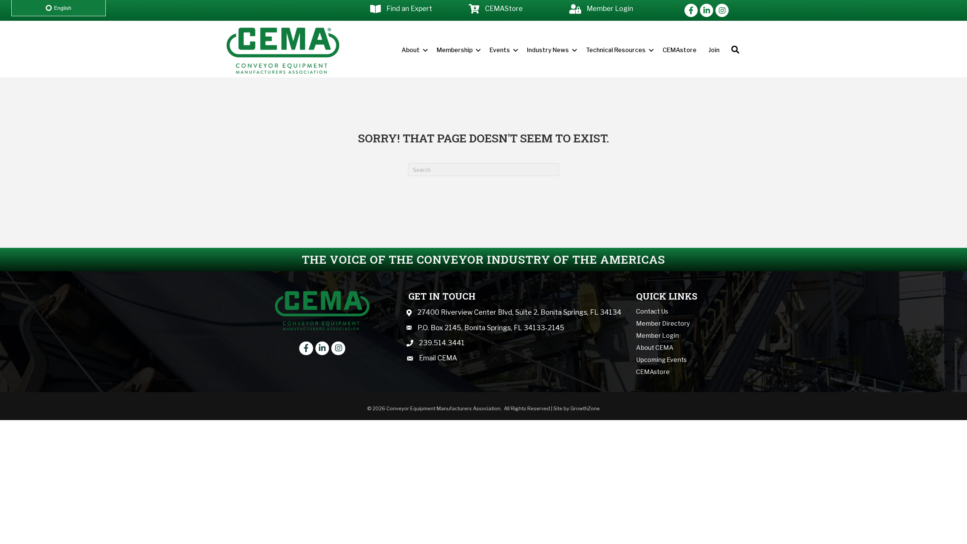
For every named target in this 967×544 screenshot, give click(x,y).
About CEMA (655, 347)
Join (714, 50)
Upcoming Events (661, 359)
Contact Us (652, 311)
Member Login (657, 335)
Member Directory (663, 323)
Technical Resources (616, 50)
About (411, 50)
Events (500, 50)
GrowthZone (585, 408)
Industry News (548, 50)
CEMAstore (680, 50)
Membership (455, 50)
